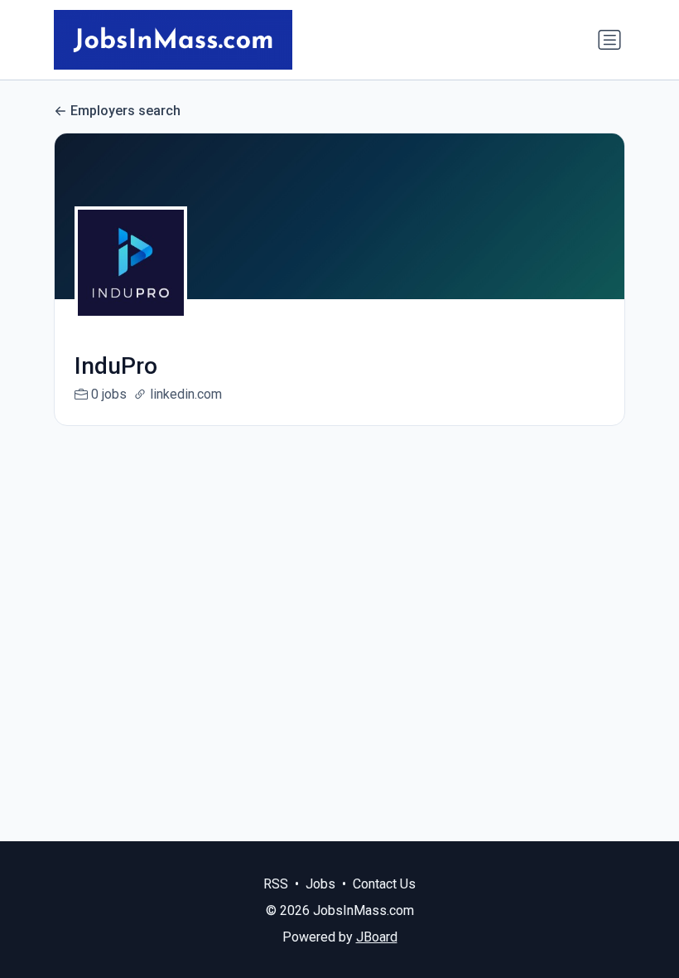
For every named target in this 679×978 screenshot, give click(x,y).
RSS (275, 884)
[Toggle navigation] (609, 40)
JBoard (376, 937)
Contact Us (384, 884)
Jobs (320, 884)
